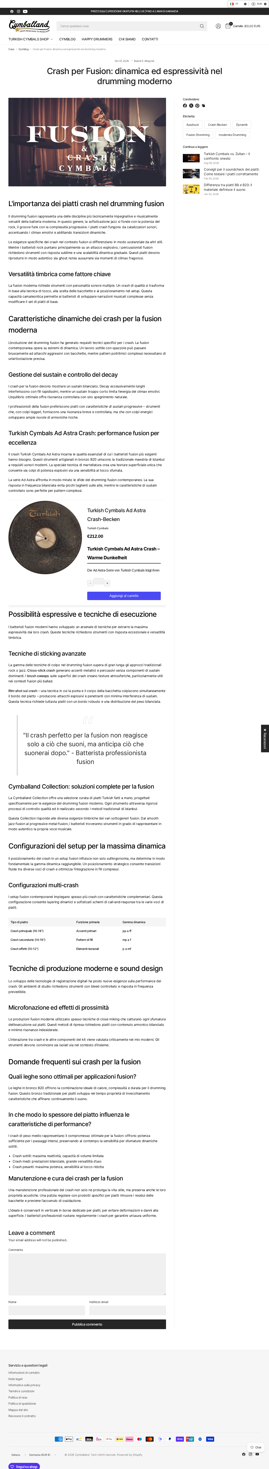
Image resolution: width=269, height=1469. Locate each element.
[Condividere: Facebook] (185, 105)
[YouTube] (25, 11)
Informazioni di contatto (23, 1372)
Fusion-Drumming (198, 135)
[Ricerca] (202, 26)
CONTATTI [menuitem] (150, 39)
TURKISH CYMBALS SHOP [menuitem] (28, 39)
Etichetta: (189, 116)
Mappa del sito (18, 1410)
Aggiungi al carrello (123, 596)
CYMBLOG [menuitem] (67, 39)
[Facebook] (11, 11)
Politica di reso (17, 1397)
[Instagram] (18, 11)
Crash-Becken (217, 124)
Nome (12, 1302)
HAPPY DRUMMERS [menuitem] (97, 39)
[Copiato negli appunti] (203, 105)
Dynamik (242, 124)
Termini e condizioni (21, 1391)
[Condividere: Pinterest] (198, 105)
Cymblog (23, 49)
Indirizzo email (98, 1302)
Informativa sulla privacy (24, 1385)
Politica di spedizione (22, 1403)
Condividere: (191, 99)
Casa (11, 49)
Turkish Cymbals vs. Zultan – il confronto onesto (227, 156)
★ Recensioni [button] (265, 738)
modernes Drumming (232, 135)
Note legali (15, 1379)
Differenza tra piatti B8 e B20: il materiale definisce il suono (228, 187)
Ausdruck (192, 124)
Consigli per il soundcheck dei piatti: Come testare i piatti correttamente (231, 171)
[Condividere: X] (192, 105)
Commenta (15, 1249)
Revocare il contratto (22, 1416)
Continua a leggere (195, 146)
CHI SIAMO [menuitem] (127, 39)
